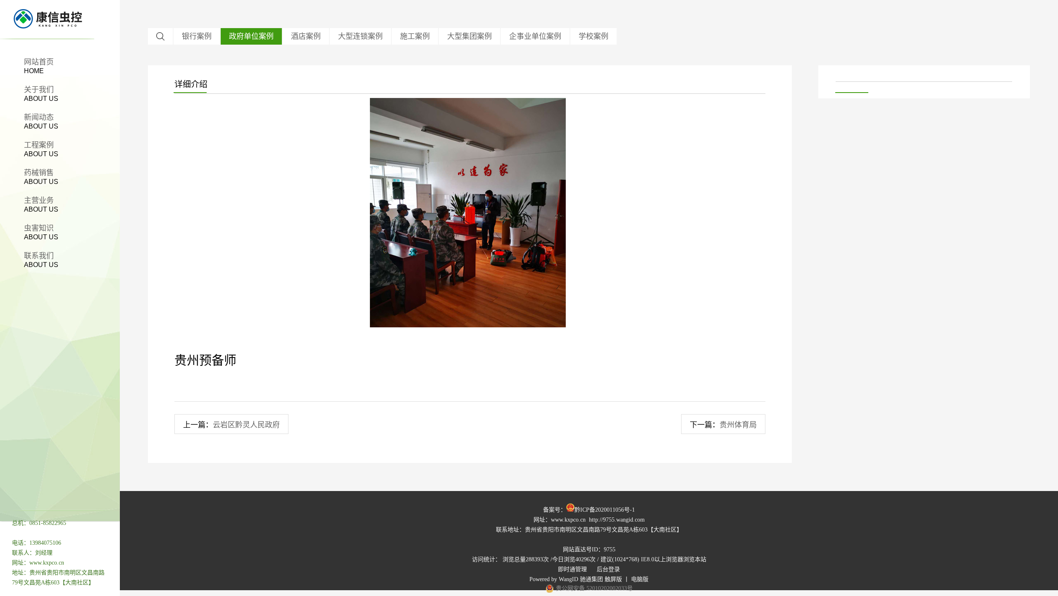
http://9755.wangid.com (617, 520)
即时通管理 (572, 569)
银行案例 (197, 36)
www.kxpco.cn (568, 520)
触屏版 (613, 579)
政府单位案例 (251, 36)
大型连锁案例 (360, 36)
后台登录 (608, 569)
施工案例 (415, 36)
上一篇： (231, 425)
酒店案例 (306, 36)
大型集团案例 (469, 36)
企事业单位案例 (535, 36)
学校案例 (593, 36)
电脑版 (639, 579)
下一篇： (723, 425)
